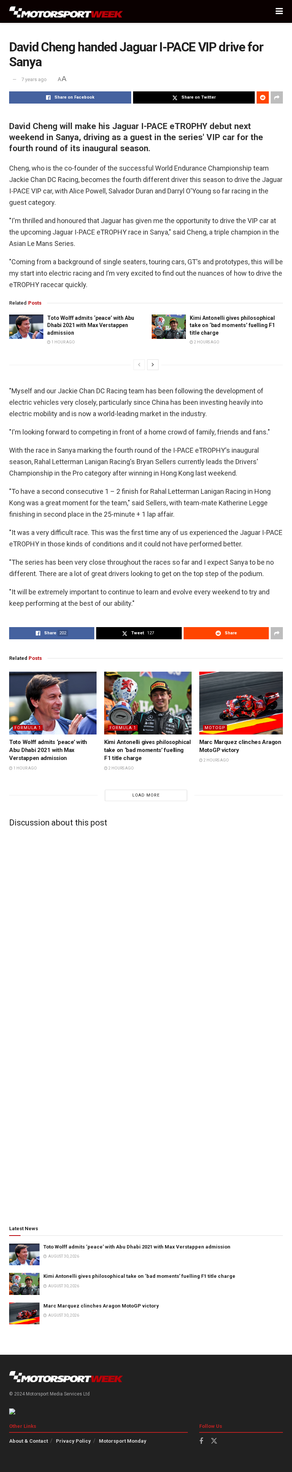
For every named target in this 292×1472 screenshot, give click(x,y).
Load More (146, 795)
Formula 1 (27, 727)
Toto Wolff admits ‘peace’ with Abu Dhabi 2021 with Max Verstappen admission (90, 325)
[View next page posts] (153, 364)
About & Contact (28, 1441)
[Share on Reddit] (263, 97)
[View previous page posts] (139, 364)
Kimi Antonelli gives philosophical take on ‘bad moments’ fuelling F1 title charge (232, 325)
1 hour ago (63, 342)
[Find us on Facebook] (201, 1441)
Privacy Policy (73, 1441)
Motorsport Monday (122, 1441)
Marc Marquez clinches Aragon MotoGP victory (101, 1306)
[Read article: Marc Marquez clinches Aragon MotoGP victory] (243, 703)
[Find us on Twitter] (214, 1441)
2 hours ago (206, 342)
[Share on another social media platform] (277, 97)
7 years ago (34, 79)
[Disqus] (146, 928)
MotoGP (215, 727)
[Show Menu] (279, 11)
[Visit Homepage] (66, 11)
